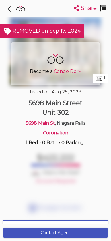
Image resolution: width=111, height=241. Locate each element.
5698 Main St (40, 123)
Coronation (55, 133)
